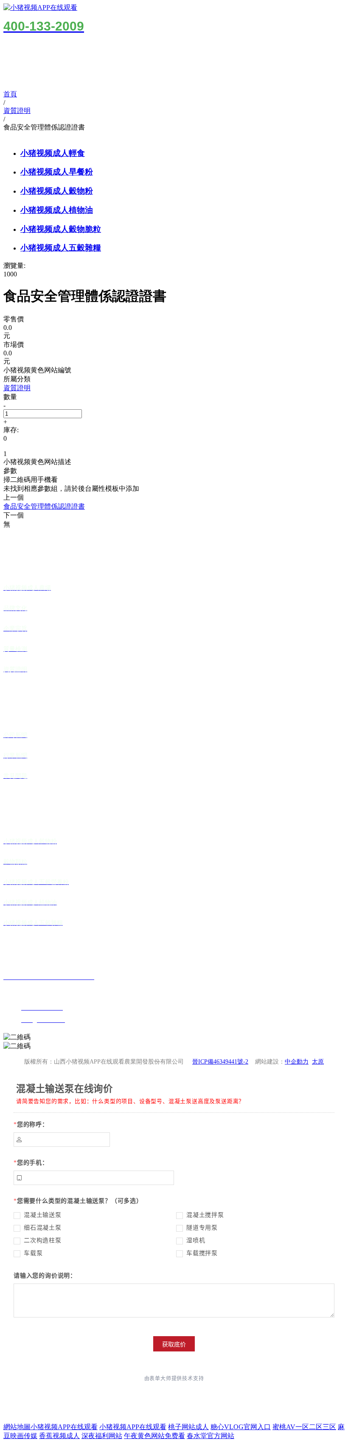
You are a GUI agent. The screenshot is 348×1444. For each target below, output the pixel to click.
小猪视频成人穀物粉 (56, 190)
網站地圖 (17, 1426)
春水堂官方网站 (210, 1435)
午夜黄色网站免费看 (154, 1435)
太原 (318, 1061)
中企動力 (297, 1061)
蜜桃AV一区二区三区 (304, 1426)
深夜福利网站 (101, 1435)
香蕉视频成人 (59, 1435)
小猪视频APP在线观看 (64, 1426)
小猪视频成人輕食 (52, 153)
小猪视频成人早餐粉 (56, 171)
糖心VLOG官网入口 (240, 1426)
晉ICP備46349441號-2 (220, 1061)
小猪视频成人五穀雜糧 (60, 247)
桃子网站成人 (188, 1426)
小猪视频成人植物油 (56, 209)
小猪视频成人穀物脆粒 (60, 229)
